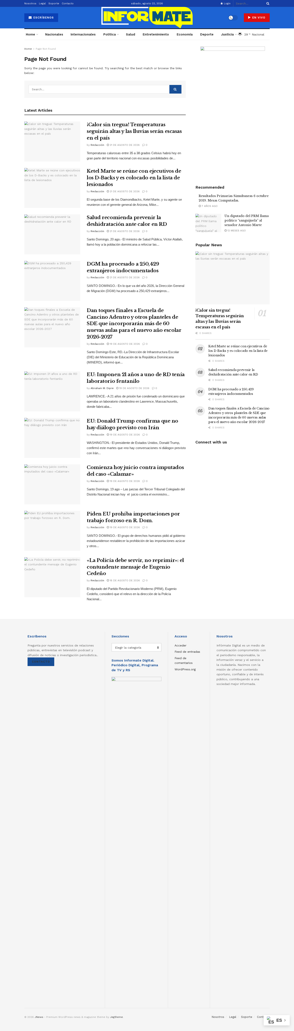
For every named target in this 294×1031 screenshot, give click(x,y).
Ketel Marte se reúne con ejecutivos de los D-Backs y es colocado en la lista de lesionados (134, 177)
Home (30, 34)
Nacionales (54, 34)
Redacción (97, 144)
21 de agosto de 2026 (124, 144)
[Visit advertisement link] (232, 110)
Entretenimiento (156, 34)
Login (227, 3)
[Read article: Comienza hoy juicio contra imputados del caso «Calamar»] (52, 484)
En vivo (258, 17)
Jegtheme (116, 1017)
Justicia (227, 34)
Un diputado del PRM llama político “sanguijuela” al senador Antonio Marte (246, 220)
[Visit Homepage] (147, 17)
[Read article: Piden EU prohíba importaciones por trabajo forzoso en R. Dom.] (52, 531)
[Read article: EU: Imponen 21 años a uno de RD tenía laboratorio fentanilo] (52, 391)
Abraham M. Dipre (102, 388)
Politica (109, 34)
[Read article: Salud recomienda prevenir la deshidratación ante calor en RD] (52, 234)
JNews (39, 1017)
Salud (130, 34)
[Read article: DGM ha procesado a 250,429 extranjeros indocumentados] (52, 281)
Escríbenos (43, 17)
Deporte (207, 34)
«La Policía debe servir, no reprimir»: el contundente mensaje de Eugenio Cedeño (135, 567)
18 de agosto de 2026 (124, 580)
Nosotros (30, 3)
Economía (185, 34)
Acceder (180, 645)
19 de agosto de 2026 (124, 343)
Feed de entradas (187, 651)
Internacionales (83, 34)
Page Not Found (46, 48)
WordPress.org (185, 669)
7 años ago (209, 206)
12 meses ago (236, 230)
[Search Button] (267, 3)
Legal (42, 3)
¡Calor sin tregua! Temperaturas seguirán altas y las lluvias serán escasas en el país (134, 131)
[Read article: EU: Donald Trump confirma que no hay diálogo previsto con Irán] (52, 438)
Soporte (53, 3)
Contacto (68, 3)
